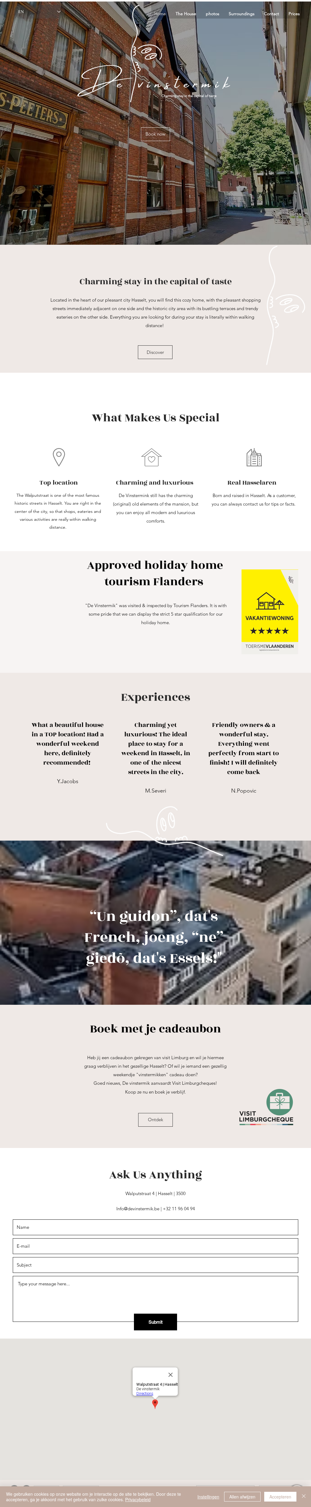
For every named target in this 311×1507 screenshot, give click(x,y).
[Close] (303, 1496)
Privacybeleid (138, 1499)
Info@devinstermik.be (137, 1208)
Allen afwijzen (242, 1497)
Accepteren (280, 1497)
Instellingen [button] (208, 1497)
